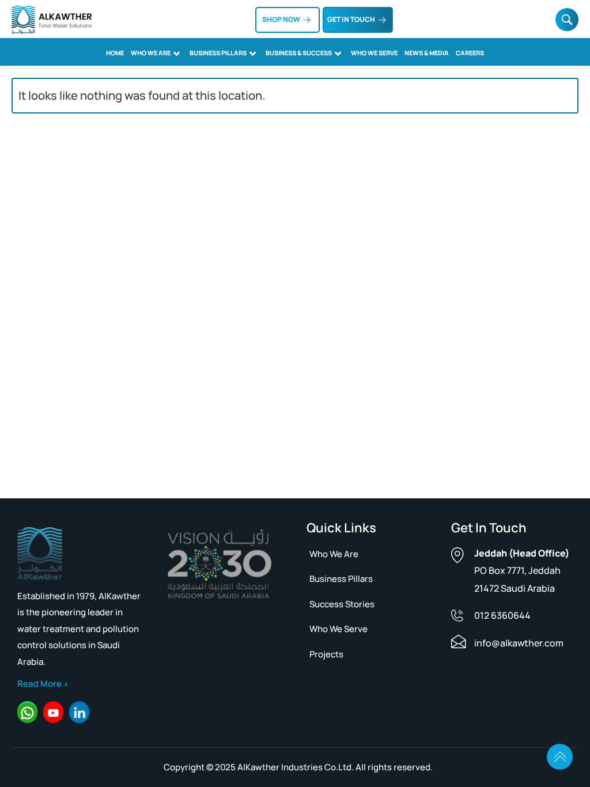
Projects (326, 654)
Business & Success (299, 52)
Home (115, 52)
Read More (39, 684)
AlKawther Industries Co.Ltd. (295, 767)
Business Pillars (218, 52)
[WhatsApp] (27, 713)
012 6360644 (502, 615)
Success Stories (342, 604)
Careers (470, 52)
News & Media (426, 52)
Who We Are (151, 52)
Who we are (333, 554)
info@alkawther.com (518, 643)
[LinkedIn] (79, 713)
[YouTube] (53, 713)
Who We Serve (374, 52)
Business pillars (341, 579)
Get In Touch (351, 19)
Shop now (281, 19)
